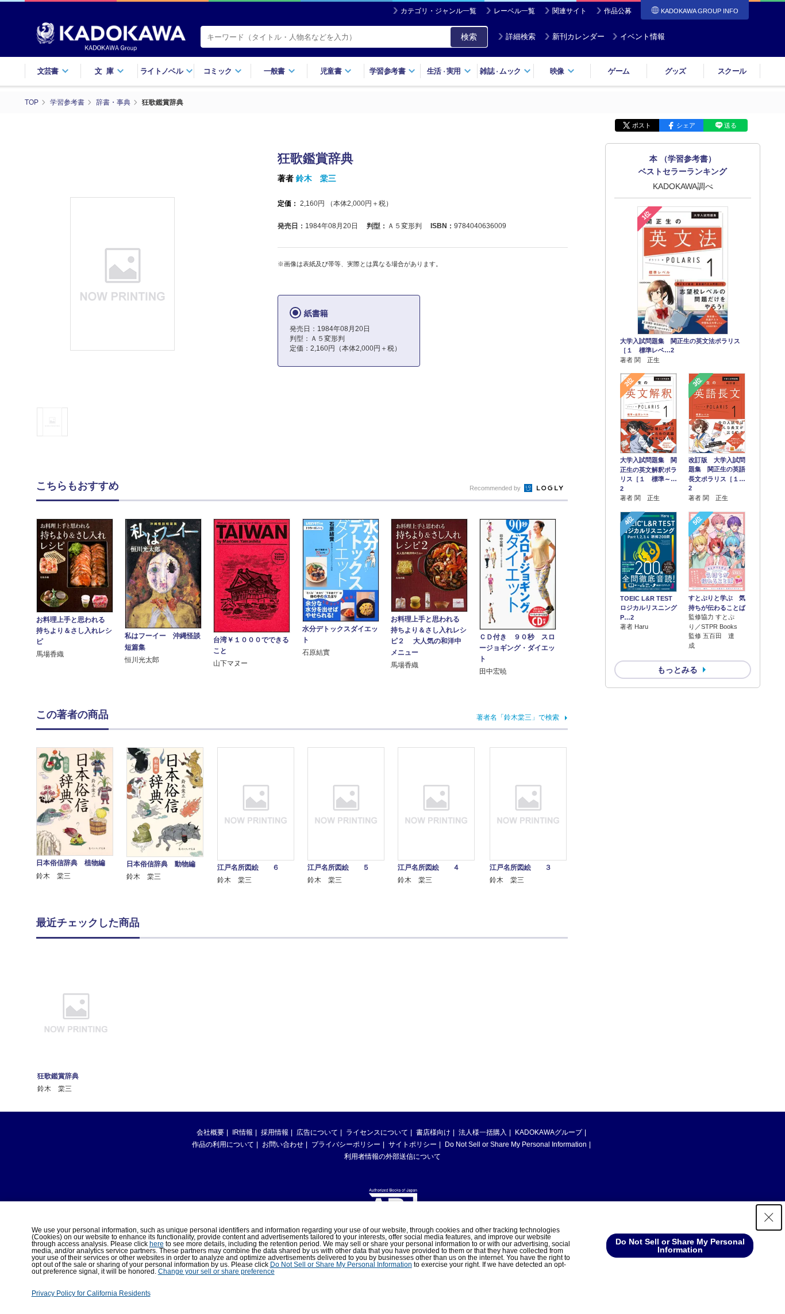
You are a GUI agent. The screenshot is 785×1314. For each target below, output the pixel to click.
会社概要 (210, 1132)
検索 (469, 36)
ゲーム (618, 71)
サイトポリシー (412, 1144)
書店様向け (433, 1132)
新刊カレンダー (578, 36)
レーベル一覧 (514, 11)
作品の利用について (223, 1144)
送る (730, 125)
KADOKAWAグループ (548, 1132)
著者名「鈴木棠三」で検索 (517, 717)
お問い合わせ (282, 1144)
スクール (732, 71)
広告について (317, 1132)
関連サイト (569, 11)
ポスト (641, 125)
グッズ (675, 71)
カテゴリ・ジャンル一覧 (438, 11)
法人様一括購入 (483, 1132)
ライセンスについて (377, 1132)
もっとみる (677, 669)
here (156, 1243)
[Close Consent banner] (769, 1217)
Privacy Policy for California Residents (91, 1293)
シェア (685, 125)
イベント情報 (642, 36)
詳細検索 (521, 36)
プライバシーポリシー (345, 1144)
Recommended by (496, 488)
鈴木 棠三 (316, 178)
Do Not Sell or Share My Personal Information (516, 1144)
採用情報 (274, 1132)
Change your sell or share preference (216, 1271)
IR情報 (242, 1132)
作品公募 (618, 11)
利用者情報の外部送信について (392, 1156)
